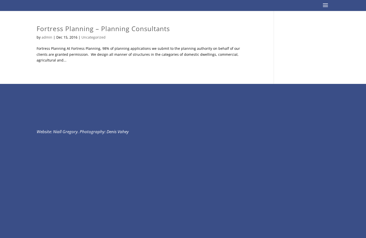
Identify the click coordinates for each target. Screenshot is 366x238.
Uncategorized (93, 37)
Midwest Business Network (86, 5)
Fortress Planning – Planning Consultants (103, 28)
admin (47, 37)
